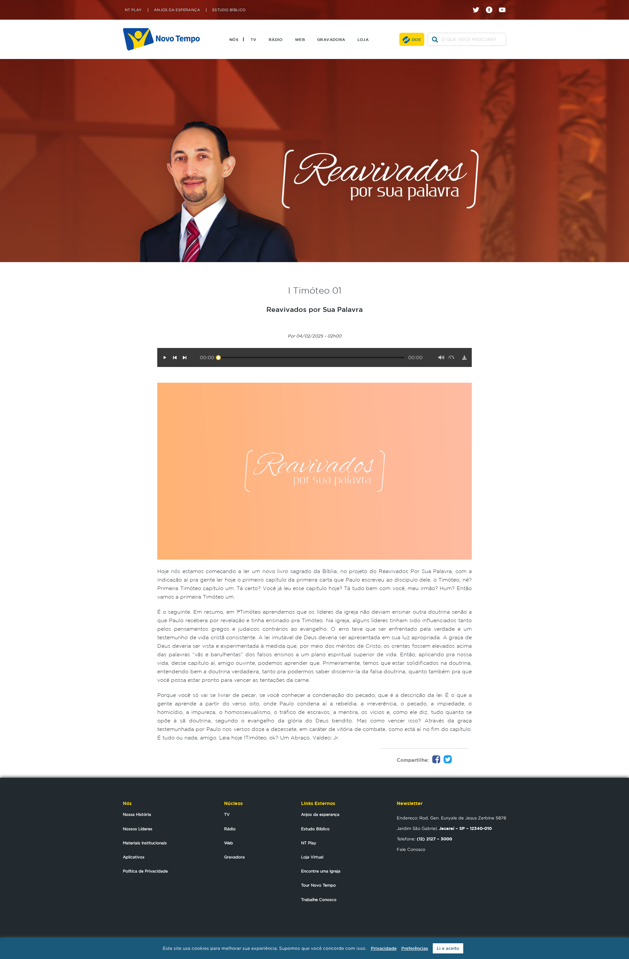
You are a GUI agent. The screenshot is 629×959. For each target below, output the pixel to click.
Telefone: (424, 838)
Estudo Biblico (315, 829)
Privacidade (384, 948)
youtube (505, 4)
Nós (233, 39)
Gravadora (331, 39)
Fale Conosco (411, 849)
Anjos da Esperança (177, 10)
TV (254, 39)
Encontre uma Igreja (320, 871)
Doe (416, 39)
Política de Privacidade (145, 871)
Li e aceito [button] (448, 948)
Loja (363, 39)
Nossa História (137, 814)
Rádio (276, 39)
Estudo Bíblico (229, 10)
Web (300, 39)
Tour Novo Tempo (318, 885)
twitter (478, 4)
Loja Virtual (312, 857)
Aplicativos (133, 857)
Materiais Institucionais (145, 843)
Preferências (414, 948)
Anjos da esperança (320, 814)
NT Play (133, 10)
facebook (491, 4)
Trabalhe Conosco (318, 899)
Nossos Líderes (137, 829)
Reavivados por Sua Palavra (314, 309)
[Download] (464, 357)
